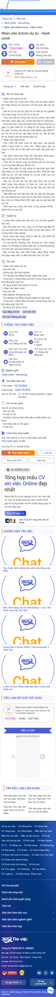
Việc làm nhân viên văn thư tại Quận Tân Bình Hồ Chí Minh (15, 799)
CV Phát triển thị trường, (14, 864)
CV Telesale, (23, 869)
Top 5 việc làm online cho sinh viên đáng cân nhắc (26, 569)
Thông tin (8, 86)
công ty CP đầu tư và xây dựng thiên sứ (31, 72)
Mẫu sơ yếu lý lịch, (30, 836)
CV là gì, (46, 836)
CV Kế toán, (29, 840)
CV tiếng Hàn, (8, 831)
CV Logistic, (7, 874)
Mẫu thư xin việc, (10, 836)
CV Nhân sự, (15, 845)
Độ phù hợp (39, 86)
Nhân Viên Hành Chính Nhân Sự (31, 707)
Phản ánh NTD (14, 460)
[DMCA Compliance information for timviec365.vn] (21, 973)
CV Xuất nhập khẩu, (40, 850)
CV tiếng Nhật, (25, 831)
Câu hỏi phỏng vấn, (11, 840)
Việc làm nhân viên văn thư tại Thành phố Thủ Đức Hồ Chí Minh (39, 799)
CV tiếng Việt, (41, 826)
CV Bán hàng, (31, 845)
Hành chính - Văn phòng (14, 374)
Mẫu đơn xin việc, (43, 831)
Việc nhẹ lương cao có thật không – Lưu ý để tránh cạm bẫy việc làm (27, 609)
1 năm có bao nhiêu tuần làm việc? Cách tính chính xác (26, 688)
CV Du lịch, (34, 864)
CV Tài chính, (39, 869)
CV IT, (4, 845)
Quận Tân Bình (22, 389)
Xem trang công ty (24, 77)
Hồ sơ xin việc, (8, 826)
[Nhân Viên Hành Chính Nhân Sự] (9, 710)
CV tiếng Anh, (25, 826)
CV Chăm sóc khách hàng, (14, 859)
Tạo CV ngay (13, 513)
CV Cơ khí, (22, 850)
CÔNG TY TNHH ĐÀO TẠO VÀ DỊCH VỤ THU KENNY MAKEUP (32, 712)
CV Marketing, (47, 845)
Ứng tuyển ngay (9, 440)
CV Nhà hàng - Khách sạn (29, 874)
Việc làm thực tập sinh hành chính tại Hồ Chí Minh (15, 810)
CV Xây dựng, (8, 850)
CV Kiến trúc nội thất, (43, 855)
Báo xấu (41, 460)
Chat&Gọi (48, 61)
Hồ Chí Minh (21, 385)
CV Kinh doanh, (45, 840)
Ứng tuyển (20, 61)
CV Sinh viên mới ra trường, (15, 855)
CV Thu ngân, (8, 869)
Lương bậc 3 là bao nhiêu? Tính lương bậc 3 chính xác (26, 648)
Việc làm (24, 86)
